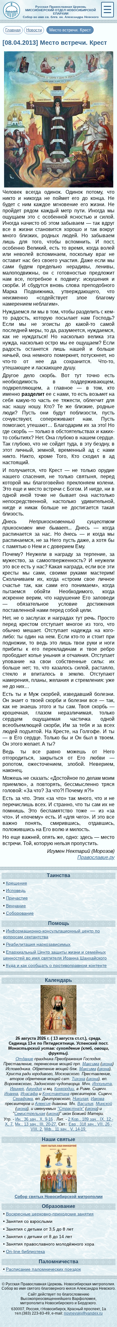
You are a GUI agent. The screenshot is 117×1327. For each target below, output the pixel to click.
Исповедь (16, 890)
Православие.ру (96, 857)
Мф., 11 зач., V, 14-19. (65, 1129)
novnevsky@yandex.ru (83, 1313)
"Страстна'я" (70, 1108)
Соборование (20, 913)
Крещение (16, 883)
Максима (90, 1063)
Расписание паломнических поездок (43, 1269)
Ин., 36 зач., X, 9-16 (34, 1119)
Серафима (23, 1098)
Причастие (17, 897)
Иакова (97, 1098)
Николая (80, 1098)
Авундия (34, 1088)
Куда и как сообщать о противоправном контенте (56, 965)
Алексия (43, 1103)
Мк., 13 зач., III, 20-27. (36, 1124)
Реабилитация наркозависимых (38, 944)
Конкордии (64, 1088)
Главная (13, 30)
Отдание (24, 1059)
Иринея (17, 1088)
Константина (55, 1093)
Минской (104, 1103)
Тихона (78, 1078)
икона (107, 1063)
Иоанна (11, 1093)
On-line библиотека (25, 1251)
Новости (34, 30)
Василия (85, 1103)
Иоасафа (29, 1093)
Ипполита (102, 1083)
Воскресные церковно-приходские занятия (50, 1213)
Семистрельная (29, 1113)
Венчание (16, 905)
